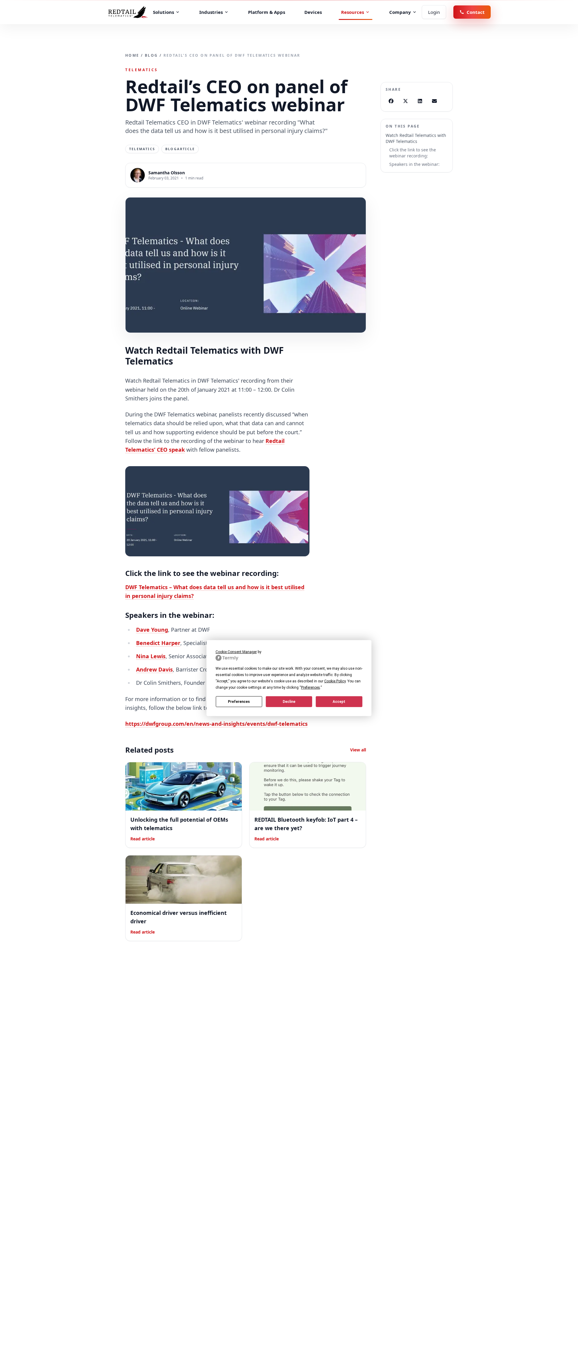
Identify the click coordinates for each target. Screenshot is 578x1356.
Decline (289, 701)
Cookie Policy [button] (335, 681)
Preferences (239, 701)
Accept (339, 701)
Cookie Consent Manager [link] (236, 652)
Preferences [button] (310, 687)
